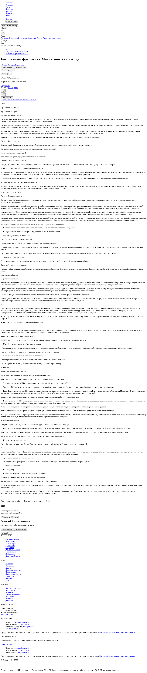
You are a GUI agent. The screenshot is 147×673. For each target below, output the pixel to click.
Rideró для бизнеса (13, 556)
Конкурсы (9, 9)
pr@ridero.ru (13, 629)
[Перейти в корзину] (5, 41)
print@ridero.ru (23, 624)
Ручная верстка (11, 544)
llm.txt (8, 580)
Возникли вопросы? (13, 570)
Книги (8, 568)
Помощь (9, 19)
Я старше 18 (6, 517)
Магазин (9, 3)
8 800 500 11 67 (7, 615)
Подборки (47, 38)
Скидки (40, 38)
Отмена (15, 517)
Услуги (8, 7)
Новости (9, 13)
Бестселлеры (23, 38)
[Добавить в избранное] (3, 90)
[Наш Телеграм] (6, 666)
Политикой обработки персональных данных (117, 632)
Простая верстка (12, 541)
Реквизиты (10, 576)
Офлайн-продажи (12, 539)
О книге (4, 100)
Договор (9, 578)
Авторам (9, 11)
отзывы (10, 100)
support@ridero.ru (22, 622)
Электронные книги (13, 588)
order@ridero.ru (28, 626)
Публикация (10, 554)
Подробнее (5, 86)
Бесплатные (32, 38)
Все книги (5, 38)
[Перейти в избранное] (2, 41)
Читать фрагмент (8, 70)
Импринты (13, 38)
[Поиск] (3, 33)
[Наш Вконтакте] (7, 664)
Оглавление (18, 100)
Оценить (14, 88)
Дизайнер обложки (13, 550)
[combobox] (73, 30)
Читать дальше (6, 644)
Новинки (9, 592)
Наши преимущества (14, 574)
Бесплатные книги (13, 594)
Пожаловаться (7, 97)
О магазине (10, 566)
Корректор (10, 548)
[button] (73, 33)
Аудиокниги (10, 590)
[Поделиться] (3, 94)
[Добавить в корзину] (10, 73)
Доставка (9, 601)
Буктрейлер (10, 546)
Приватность (11, 572)
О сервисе (9, 5)
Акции (8, 15)
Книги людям (56, 38)
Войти (4, 28)
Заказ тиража (11, 552)
